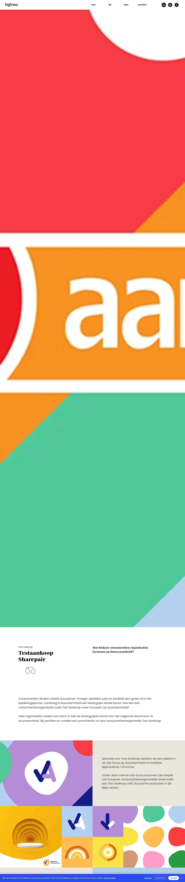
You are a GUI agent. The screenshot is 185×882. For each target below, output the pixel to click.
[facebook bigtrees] (176, 5)
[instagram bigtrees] (170, 5)
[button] (93, 5)
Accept (173, 878)
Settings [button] (148, 878)
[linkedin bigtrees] (164, 5)
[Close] (181, 878)
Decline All (160, 878)
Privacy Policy (110, 878)
